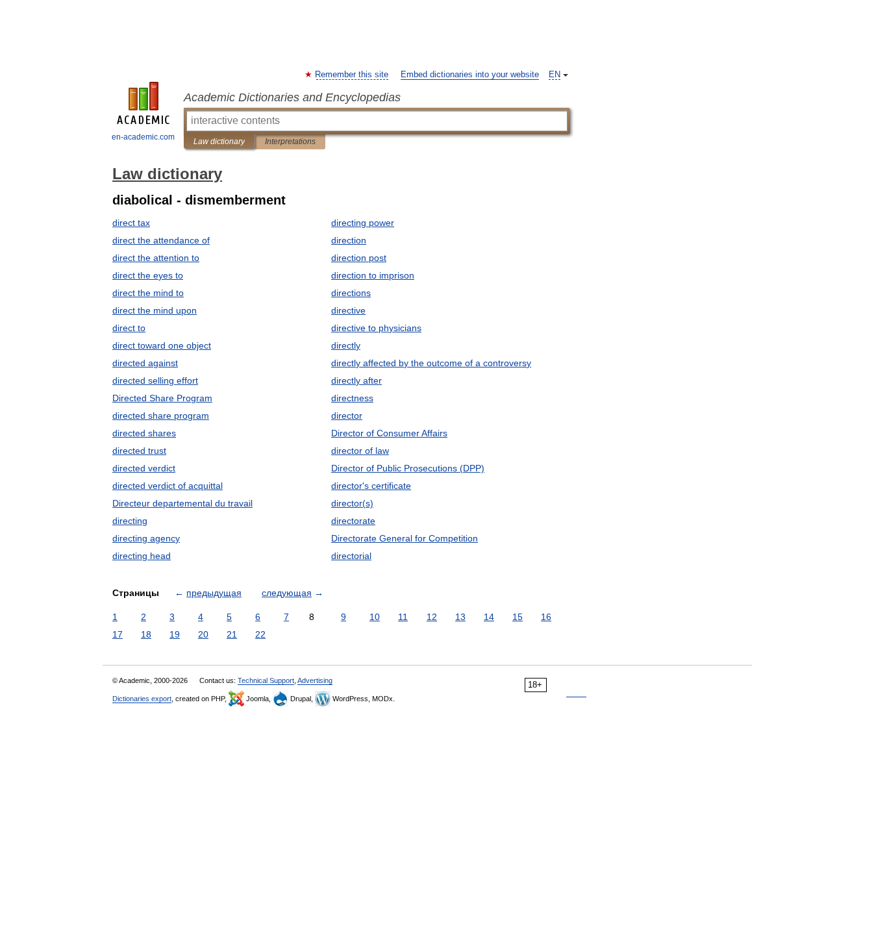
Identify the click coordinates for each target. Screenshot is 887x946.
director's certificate (371, 485)
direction (348, 240)
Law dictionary (219, 141)
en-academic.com (143, 137)
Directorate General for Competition (404, 538)
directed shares (144, 433)
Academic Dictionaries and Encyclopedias (292, 97)
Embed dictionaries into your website (470, 74)
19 (174, 634)
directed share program (160, 415)
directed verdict (143, 468)
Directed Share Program (162, 398)
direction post (358, 258)
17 (117, 634)
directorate (353, 521)
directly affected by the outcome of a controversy (431, 363)
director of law (360, 450)
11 (403, 617)
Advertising (314, 680)
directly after (356, 380)
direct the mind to (148, 293)
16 (546, 617)
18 (146, 634)
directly (345, 345)
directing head (141, 556)
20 (203, 634)
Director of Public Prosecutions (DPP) (407, 468)
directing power (362, 223)
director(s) (352, 503)
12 (432, 617)
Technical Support (266, 680)
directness (352, 398)
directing (129, 521)
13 (460, 617)
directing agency (146, 538)
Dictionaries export (141, 699)
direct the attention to (155, 258)
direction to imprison (372, 275)
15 (517, 617)
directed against (145, 363)
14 (489, 617)
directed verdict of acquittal (167, 485)
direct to (128, 328)
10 (374, 617)
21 (232, 634)
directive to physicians (376, 328)
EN (554, 74)
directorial (351, 556)
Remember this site (352, 74)
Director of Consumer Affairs (389, 433)
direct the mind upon (154, 310)
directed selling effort (155, 380)
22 (260, 634)
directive (348, 310)
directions (351, 293)
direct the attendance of (161, 240)
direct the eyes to (147, 275)
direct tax (131, 223)
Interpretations (290, 141)
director (346, 415)
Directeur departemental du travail (182, 503)
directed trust (139, 450)
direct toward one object (161, 345)
